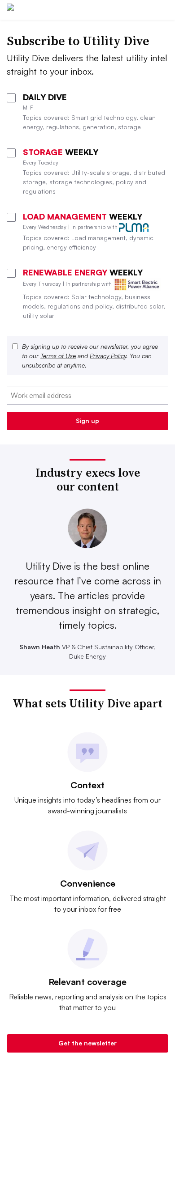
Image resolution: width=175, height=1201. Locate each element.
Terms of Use (58, 355)
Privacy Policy (108, 355)
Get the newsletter (87, 1043)
